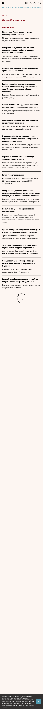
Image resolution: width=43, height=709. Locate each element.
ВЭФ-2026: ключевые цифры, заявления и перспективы (22, 8)
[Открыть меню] (39, 3)
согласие (8, 701)
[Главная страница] (5, 3)
